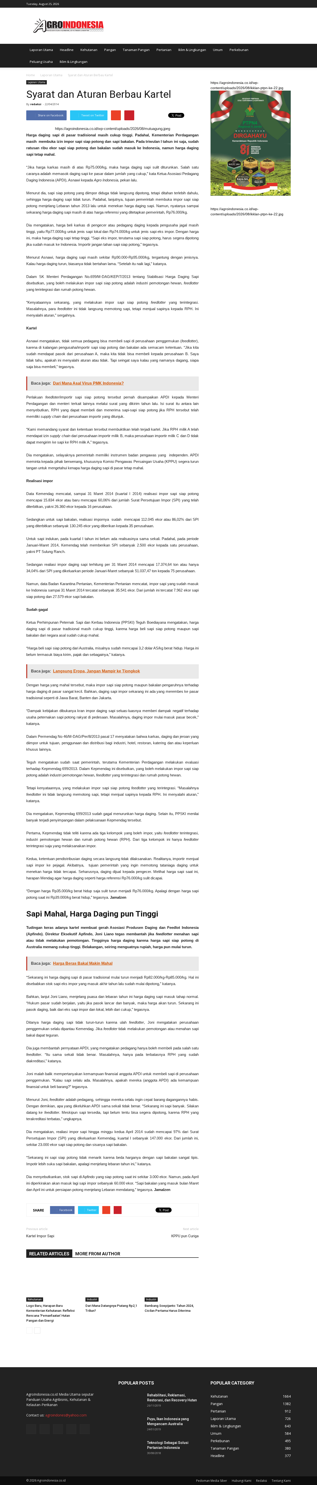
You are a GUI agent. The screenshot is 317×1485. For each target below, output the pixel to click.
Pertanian (164, 50)
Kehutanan (88, 50)
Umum (218, 50)
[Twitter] (270, 3)
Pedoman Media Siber (211, 1481)
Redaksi (261, 1481)
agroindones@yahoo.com (66, 1415)
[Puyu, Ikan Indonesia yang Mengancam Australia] (130, 1425)
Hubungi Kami (241, 1481)
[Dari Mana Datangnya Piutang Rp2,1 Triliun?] (112, 1283)
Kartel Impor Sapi (40, 1236)
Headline (67, 50)
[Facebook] (254, 3)
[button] (285, 56)
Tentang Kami (281, 1481)
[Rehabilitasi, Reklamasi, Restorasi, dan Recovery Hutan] (130, 1401)
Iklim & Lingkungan (192, 50)
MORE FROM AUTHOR (97, 1253)
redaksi (35, 104)
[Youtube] (287, 3)
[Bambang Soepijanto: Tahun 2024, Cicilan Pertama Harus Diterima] (172, 1283)
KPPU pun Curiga (185, 1236)
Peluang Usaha (41, 61)
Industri (92, 1299)
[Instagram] (262, 3)
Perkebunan (239, 50)
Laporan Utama (41, 50)
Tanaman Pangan (136, 50)
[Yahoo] (279, 3)
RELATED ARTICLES (49, 1253)
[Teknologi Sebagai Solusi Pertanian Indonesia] (130, 1449)
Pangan (110, 50)
